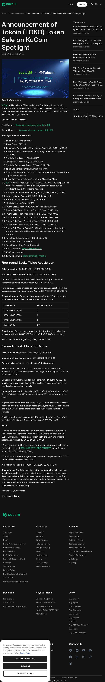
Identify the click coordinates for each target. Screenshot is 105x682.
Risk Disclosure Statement (15, 573)
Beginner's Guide (10, 598)
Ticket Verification (11, 613)
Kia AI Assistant (43, 566)
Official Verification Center (15, 617)
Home (4, 13)
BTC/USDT (36, 448)
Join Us (6, 536)
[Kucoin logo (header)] (9, 4)
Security (7, 562)
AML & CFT (8, 577)
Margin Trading (43, 547)
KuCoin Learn (42, 555)
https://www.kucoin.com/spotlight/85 (35, 130)
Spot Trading (42, 540)
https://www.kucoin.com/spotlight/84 (32, 124)
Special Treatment (11, 621)
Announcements (16, 13)
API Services (41, 602)
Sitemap (7, 628)
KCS (8, 182)
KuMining (40, 551)
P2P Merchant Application (47, 606)
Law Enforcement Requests (15, 581)
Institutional (41, 598)
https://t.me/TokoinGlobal (34, 255)
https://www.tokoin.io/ (32, 248)
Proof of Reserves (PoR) (14, 558)
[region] (25, 661)
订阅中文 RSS (95, 116)
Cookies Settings (25, 673)
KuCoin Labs (8, 551)
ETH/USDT (47, 448)
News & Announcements (14, 543)
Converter (40, 558)
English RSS (79, 116)
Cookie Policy (25, 653)
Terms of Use (9, 566)
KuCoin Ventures (10, 555)
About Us (7, 532)
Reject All (25, 666)
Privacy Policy (9, 570)
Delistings (7, 624)
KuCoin (5, 105)
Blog (5, 540)
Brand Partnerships (11, 547)
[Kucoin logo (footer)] (13, 514)
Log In (69, 4)
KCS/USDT (25, 448)
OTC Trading (42, 562)
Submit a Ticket (10, 606)
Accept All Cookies (25, 659)
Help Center (8, 602)
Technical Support (11, 609)
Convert (39, 532)
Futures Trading (43, 543)
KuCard (39, 536)
